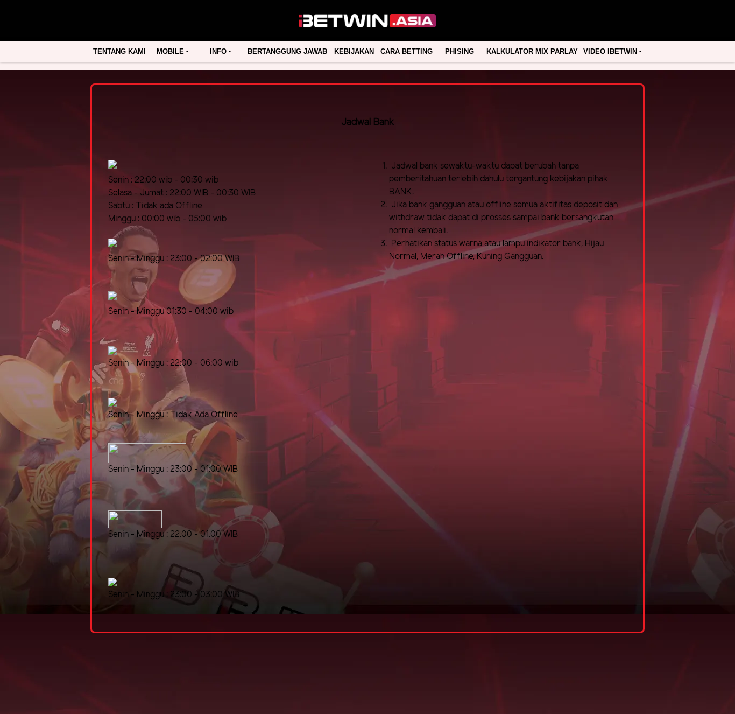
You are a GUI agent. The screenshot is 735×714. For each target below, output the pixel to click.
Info (218, 51)
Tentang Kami (119, 51)
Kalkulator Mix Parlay (532, 51)
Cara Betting (406, 51)
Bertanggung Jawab (287, 51)
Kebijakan (354, 51)
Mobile (170, 51)
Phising (459, 51)
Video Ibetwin (610, 51)
